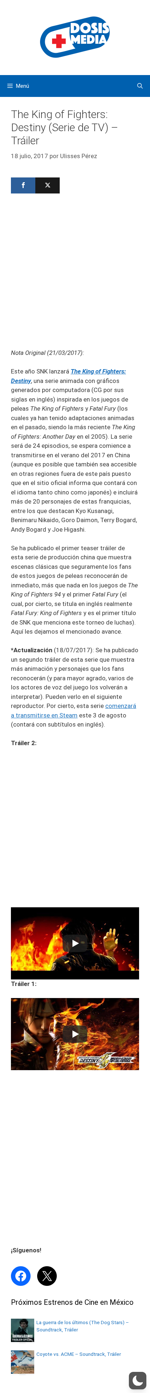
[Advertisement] (75, 273)
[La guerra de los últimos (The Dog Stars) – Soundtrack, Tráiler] (22, 1339)
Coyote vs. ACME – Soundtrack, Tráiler (78, 1354)
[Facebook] (23, 185)
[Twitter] (47, 185)
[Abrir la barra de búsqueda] (140, 86)
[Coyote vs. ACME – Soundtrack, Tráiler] (22, 1371)
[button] (137, 1380)
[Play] (75, 943)
